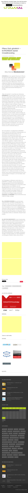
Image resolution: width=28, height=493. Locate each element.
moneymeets (5, 450)
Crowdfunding (5, 57)
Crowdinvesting (12, 57)
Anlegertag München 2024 (12, 387)
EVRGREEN (5, 288)
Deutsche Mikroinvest (14, 437)
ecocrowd (22, 437)
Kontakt (9, 486)
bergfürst (4, 431)
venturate (5, 457)
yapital (17, 457)
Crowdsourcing (6, 437)
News (9, 59)
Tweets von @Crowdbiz (7, 335)
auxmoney (11, 429)
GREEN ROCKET (20, 444)
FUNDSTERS (12, 444)
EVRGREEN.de (5, 95)
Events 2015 (11, 439)
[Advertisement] (14, 31)
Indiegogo (12, 446)
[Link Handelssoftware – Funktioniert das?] (4, 383)
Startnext (16, 454)
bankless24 (22, 429)
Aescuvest (5, 429)
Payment (15, 450)
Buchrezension (17, 431)
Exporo (16, 439)
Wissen (3, 486)
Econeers (5, 439)
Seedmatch (10, 454)
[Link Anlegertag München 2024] (4, 388)
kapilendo (15, 448)
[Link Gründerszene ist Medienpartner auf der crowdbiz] (4, 393)
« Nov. (3, 421)
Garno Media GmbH (23, 489)
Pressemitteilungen (15, 59)
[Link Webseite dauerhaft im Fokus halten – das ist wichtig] (4, 481)
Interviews (18, 446)
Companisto (5, 433)
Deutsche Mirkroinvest (17, 286)
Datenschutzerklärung (17, 5)
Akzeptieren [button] (9, 5)
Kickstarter (20, 448)
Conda (11, 433)
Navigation (7, 13)
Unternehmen (22, 454)
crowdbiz (16, 433)
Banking (16, 429)
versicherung (11, 457)
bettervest (10, 431)
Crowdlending (21, 435)
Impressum (15, 486)
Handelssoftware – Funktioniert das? (14, 382)
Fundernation (5, 444)
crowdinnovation (6, 435)
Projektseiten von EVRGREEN (8, 194)
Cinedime (23, 431)
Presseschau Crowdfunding (17, 452)
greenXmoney (5, 446)
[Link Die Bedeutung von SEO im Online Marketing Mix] (4, 475)
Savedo (4, 454)
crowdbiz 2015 (18, 485)
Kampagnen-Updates (7, 448)
